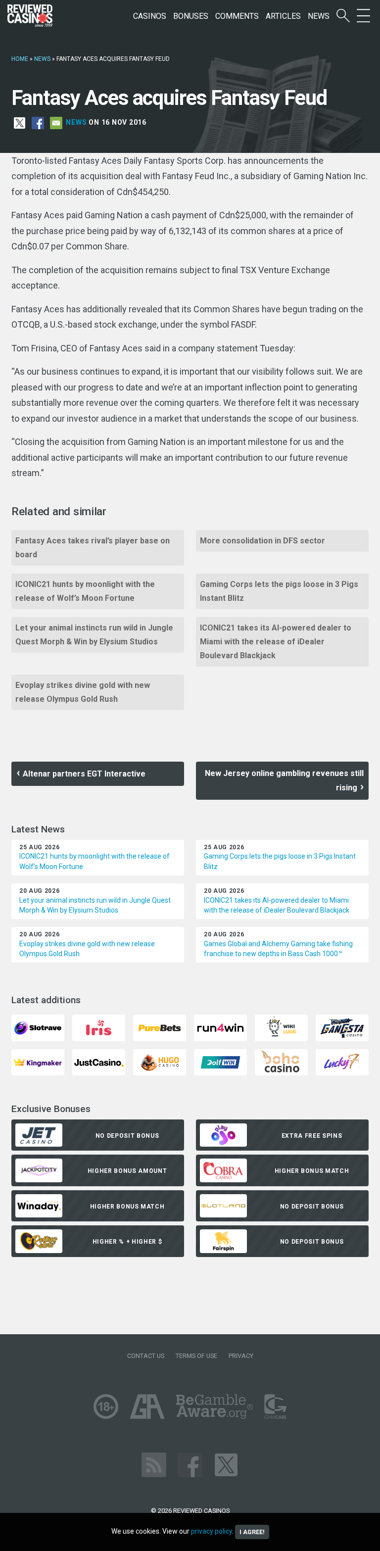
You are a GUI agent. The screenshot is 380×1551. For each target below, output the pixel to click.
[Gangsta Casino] (342, 1027)
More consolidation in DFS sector (262, 540)
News (319, 16)
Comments (237, 16)
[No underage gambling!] (106, 1405)
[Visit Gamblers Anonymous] (147, 1405)
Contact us (145, 1355)
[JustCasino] (98, 1061)
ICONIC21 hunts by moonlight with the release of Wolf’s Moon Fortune (85, 591)
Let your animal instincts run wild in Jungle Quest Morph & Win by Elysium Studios (94, 634)
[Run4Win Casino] (220, 1027)
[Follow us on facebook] (190, 1464)
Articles (283, 16)
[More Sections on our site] (363, 16)
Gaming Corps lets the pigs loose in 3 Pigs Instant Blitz (279, 591)
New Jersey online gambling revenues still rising (284, 780)
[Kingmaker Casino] (37, 1061)
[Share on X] (19, 122)
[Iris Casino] (98, 1027)
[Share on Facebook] (38, 122)
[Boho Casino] (281, 1061)
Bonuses (190, 16)
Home (19, 58)
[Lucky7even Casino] (342, 1061)
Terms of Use (196, 1355)
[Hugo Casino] (159, 1061)
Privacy (241, 1355)
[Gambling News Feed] (154, 1464)
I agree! (252, 1532)
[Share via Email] (56, 122)
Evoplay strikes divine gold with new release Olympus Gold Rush (82, 692)
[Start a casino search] (343, 16)
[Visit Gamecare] (275, 1405)
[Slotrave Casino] (37, 1027)
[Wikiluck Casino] (281, 1027)
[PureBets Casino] (159, 1027)
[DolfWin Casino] (220, 1061)
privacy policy (211, 1531)
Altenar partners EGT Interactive (84, 773)
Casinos (149, 16)
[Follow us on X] (226, 1464)
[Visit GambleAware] (214, 1405)
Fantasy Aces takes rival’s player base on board (92, 547)
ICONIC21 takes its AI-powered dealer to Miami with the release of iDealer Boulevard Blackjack (275, 641)
